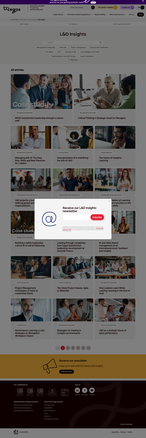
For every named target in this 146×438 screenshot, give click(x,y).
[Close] (143, 1)
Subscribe (97, 217)
